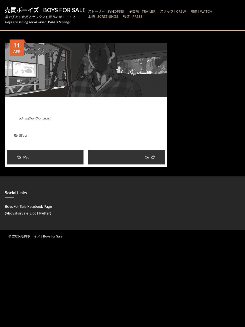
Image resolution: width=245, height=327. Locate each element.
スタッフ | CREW (173, 11)
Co (147, 157)
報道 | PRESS (132, 16)
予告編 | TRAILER (142, 11)
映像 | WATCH (201, 11)
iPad (26, 157)
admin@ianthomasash (35, 118)
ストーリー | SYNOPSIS (106, 11)
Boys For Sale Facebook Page (28, 206)
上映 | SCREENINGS (103, 16)
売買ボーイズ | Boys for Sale (45, 9)
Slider (23, 135)
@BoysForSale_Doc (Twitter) (28, 213)
